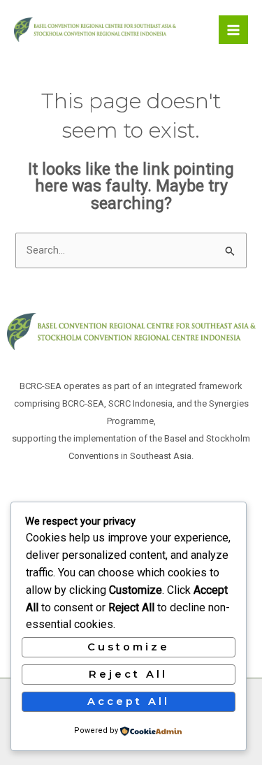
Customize (128, 647)
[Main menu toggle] (233, 30)
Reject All (128, 674)
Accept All (128, 701)
